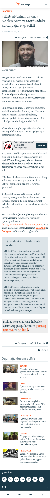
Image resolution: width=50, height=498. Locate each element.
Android (23, 330)
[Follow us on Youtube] (16, 479)
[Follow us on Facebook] (4, 479)
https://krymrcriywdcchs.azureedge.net (22, 225)
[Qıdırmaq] (42, 494)
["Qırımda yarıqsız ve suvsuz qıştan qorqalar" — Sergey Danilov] (10, 386)
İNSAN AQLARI (25, 399)
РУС (30, 495)
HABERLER (7, 11)
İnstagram (7, 231)
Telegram (40, 228)
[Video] (8, 494)
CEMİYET (23, 366)
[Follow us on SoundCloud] (22, 479)
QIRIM (22, 384)
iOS (11, 330)
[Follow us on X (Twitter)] (10, 479)
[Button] (20, 37)
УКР (19, 495)
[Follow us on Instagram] (28, 479)
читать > (41, 145)
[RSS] (34, 479)
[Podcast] (41, 479)
